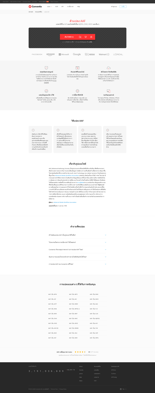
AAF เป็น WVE (73, 318)
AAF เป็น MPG (94, 338)
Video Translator (54, 1)
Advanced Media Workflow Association (67, 175)
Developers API (115, 366)
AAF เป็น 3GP (94, 333)
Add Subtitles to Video (15, 1)
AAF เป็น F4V (94, 328)
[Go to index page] (35, 6)
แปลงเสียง (96, 370)
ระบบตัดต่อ (80, 182)
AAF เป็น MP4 (52, 294)
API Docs (113, 370)
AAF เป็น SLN (94, 313)
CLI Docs (113, 373)
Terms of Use (54, 389)
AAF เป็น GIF (52, 299)
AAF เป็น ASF (52, 338)
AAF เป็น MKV (52, 313)
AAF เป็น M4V (73, 338)
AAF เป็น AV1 (94, 323)
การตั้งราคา (70, 6)
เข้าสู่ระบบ (114, 6)
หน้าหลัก (31, 12)
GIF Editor (34, 1)
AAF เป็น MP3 (73, 294)
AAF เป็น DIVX (52, 318)
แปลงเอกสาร (97, 373)
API (63, 6)
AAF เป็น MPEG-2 (74, 309)
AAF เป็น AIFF (52, 304)
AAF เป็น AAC (94, 304)
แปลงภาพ (96, 377)
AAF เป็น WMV (73, 304)
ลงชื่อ (123, 6)
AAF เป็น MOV (94, 299)
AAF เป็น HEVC (73, 323)
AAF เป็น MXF (73, 313)
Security (81, 370)
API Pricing (114, 377)
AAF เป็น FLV (94, 309)
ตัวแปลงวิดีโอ (38, 12)
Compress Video (26, 1)
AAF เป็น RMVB (73, 328)
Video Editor (6, 1)
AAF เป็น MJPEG (95, 318)
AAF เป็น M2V (52, 333)
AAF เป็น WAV (94, 294)
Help (78, 6)
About (80, 366)
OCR (56, 6)
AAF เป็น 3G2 (73, 333)
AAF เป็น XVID (52, 323)
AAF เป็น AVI (73, 299)
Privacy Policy (62, 389)
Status (80, 381)
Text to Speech (42, 1)
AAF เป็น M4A (52, 309)
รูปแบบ (81, 373)
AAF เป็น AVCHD (53, 328)
